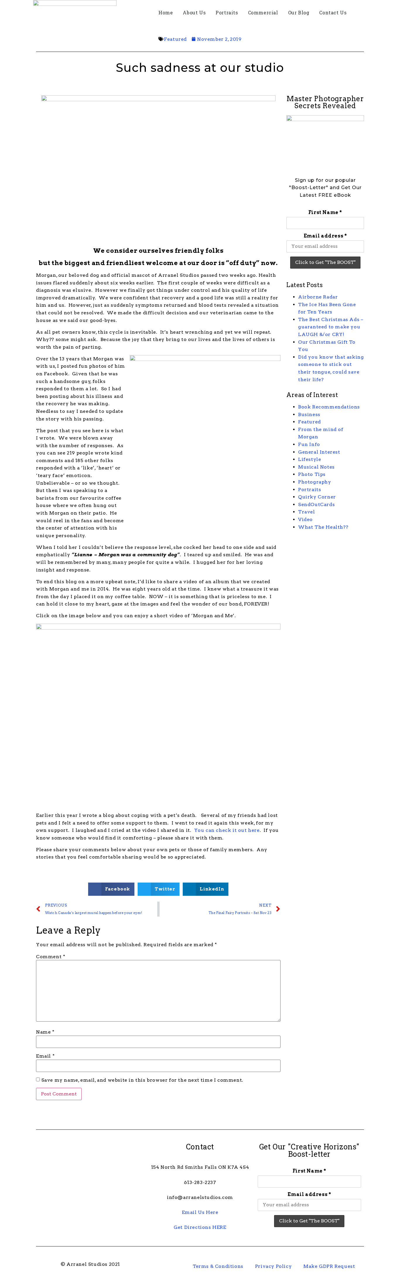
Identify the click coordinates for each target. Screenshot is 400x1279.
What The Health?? (323, 527)
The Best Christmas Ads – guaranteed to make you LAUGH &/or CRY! (330, 327)
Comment (50, 956)
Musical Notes (316, 467)
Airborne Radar (318, 297)
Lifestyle (309, 459)
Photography (314, 482)
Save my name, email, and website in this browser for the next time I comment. (142, 1080)
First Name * (325, 212)
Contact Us (332, 12)
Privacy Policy (273, 1266)
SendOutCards (316, 504)
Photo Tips (312, 474)
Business (309, 414)
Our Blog (299, 12)
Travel (306, 512)
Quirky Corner (317, 497)
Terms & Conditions (218, 1266)
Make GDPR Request (329, 1266)
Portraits (227, 12)
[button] (111, 889)
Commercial (263, 12)
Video (305, 519)
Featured (175, 39)
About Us (194, 12)
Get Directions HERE (200, 1227)
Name (45, 1032)
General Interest (319, 452)
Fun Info (309, 444)
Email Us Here (200, 1212)
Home (165, 12)
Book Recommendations (329, 407)
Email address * (325, 236)
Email (45, 1056)
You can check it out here (227, 830)
